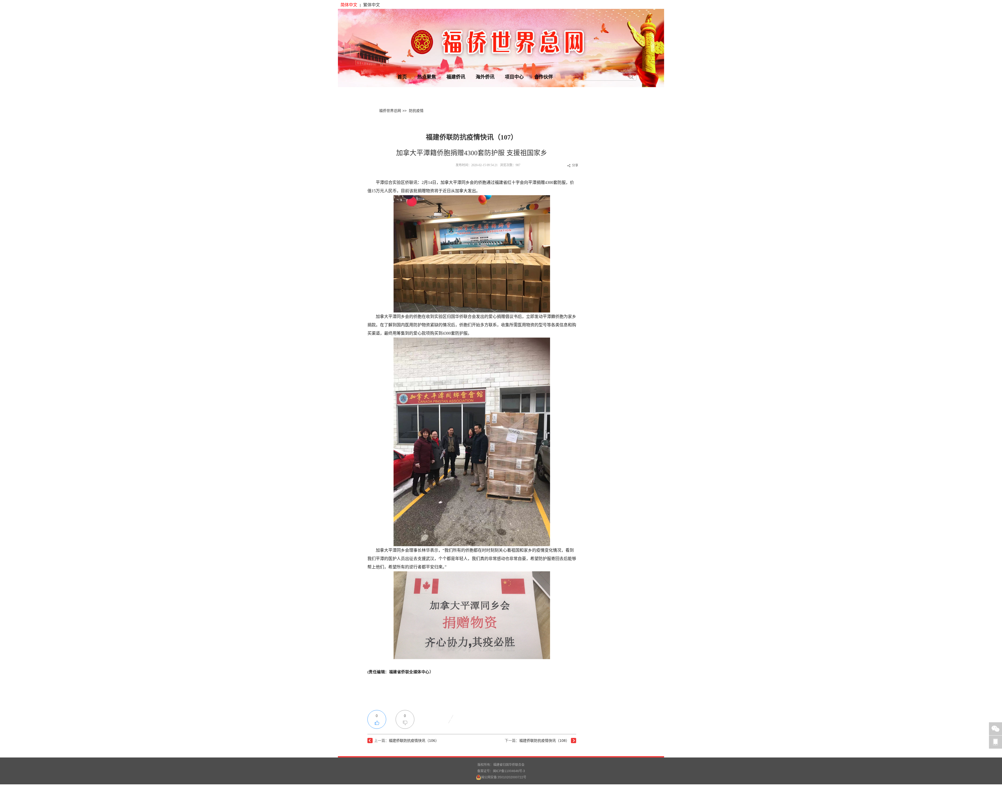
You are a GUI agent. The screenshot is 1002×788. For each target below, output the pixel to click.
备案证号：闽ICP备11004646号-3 (501, 771)
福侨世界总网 (390, 111)
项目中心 (514, 77)
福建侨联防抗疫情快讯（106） (414, 740)
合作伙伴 (543, 77)
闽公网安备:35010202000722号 (503, 777)
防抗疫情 (416, 111)
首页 (402, 77)
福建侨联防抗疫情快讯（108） (544, 740)
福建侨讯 (455, 77)
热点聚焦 (426, 77)
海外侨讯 (485, 77)
